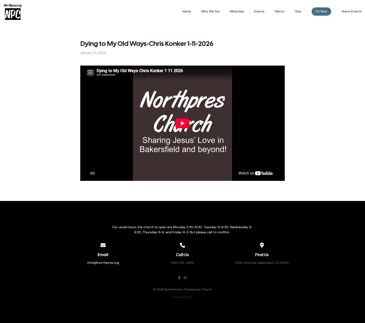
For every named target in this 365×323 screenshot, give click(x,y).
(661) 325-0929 (182, 263)
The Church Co (182, 297)
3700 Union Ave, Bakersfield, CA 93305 (262, 263)
